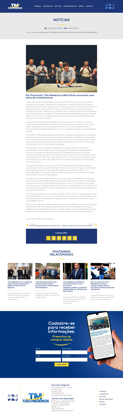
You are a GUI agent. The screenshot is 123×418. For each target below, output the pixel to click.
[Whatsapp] (113, 5)
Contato (89, 6)
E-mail (38, 356)
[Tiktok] (113, 8)
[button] (48, 238)
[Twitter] (106, 8)
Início (28, 32)
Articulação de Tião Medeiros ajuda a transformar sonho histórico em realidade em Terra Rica (102, 285)
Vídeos (81, 6)
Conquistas (48, 6)
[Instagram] (106, 5)
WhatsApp (66, 356)
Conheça (37, 6)
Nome (38, 349)
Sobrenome (66, 349)
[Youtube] (110, 8)
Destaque (34, 32)
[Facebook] (110, 5)
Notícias (57, 6)
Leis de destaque (70, 6)
